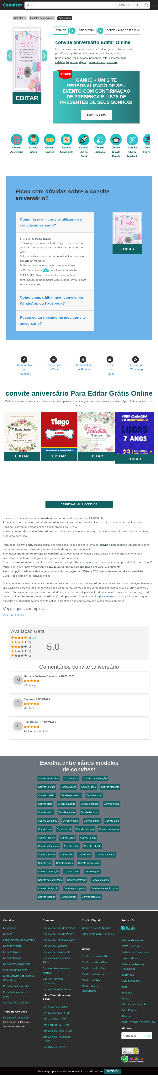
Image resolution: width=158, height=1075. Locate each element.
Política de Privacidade (135, 952)
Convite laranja (88, 837)
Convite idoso (88, 787)
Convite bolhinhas (105, 854)
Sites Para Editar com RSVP (57, 997)
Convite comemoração (95, 778)
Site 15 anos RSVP (54, 1018)
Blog (124, 986)
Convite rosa (44, 829)
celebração (62, 62)
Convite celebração (48, 871)
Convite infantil (111, 804)
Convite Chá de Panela (116, 152)
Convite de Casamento (57, 951)
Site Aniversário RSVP (56, 1006)
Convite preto (45, 804)
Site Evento (86, 30)
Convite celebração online (104, 888)
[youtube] (133, 927)
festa (109, 53)
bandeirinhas (63, 57)
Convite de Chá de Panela (59, 933)
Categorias (9, 927)
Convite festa (71, 778)
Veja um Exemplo (13, 614)
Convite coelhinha (47, 820)
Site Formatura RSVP (56, 1024)
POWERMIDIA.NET (133, 946)
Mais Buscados (130, 980)
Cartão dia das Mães (94, 962)
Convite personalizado (50, 880)
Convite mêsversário (89, 863)
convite (103, 544)
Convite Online (12, 951)
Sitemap (126, 1016)
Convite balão (71, 846)
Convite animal (92, 820)
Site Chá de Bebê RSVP (57, 1030)
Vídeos (125, 998)
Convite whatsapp (76, 880)
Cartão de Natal (91, 980)
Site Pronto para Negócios (98, 933)
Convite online (71, 871)
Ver (34, 637)
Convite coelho (70, 820)
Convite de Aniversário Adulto (56, 960)
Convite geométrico (71, 795)
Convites (9, 920)
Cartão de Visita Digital (96, 927)
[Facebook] (123, 927)
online (74, 62)
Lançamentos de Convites (19, 939)
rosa (75, 57)
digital (82, 62)
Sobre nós (128, 920)
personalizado (96, 62)
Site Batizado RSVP (54, 1047)
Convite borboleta (91, 897)
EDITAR (27, 98)
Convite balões (68, 897)
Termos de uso (130, 958)
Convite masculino (109, 829)
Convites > (19, 18)
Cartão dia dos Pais (94, 968)
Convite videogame (48, 846)
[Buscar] (146, 5)
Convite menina (67, 812)
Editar (22, 456)
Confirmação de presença (124, 30)
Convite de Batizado (55, 945)
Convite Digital (12, 957)
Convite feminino (89, 812)
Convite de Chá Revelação (59, 939)
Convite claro (112, 820)
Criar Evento (129, 1010)
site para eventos (104, 596)
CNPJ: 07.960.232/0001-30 (138, 1022)
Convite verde (67, 837)
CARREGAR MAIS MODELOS (79, 504)
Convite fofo (66, 854)
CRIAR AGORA (96, 115)
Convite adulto (68, 787)
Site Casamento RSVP (56, 1012)
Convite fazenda (46, 897)
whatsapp (112, 62)
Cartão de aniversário (95, 956)
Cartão (86, 948)
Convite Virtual (12, 945)
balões (84, 57)
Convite (61, 30)
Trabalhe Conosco (15, 1011)
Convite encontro (89, 804)
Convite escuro (94, 795)
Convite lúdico (45, 812)
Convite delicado (85, 829)
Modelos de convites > (42, 18)
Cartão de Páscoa (93, 974)
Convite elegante (110, 787)
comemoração (118, 57)
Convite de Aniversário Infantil (56, 970)
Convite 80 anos (46, 787)
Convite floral (64, 829)
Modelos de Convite (15, 969)
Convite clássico (46, 795)
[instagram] (128, 927)
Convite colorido (92, 846)
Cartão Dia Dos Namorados (91, 988)
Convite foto (84, 854)
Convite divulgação (48, 888)
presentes (95, 57)
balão (116, 53)
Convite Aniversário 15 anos (16, 994)
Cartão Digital (91, 920)
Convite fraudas (64, 863)
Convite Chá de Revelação (132, 152)
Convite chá (44, 863)
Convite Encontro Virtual (57, 989)
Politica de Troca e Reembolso (132, 966)
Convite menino (46, 837)
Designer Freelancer (16, 1022)
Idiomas (126, 1028)
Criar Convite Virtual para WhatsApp (18, 978)
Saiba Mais (22, 433)
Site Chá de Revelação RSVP (57, 1039)
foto (105, 57)
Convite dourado (66, 804)
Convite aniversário (48, 778)
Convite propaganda (74, 888)
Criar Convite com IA (134, 1004)
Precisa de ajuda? (132, 940)
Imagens (126, 992)
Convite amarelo (100, 880)
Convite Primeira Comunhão (53, 981)
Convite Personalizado (16, 963)
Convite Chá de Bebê (83, 152)
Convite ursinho (46, 854)
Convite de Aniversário (16, 986)
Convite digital (92, 871)
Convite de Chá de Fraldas (59, 927)
